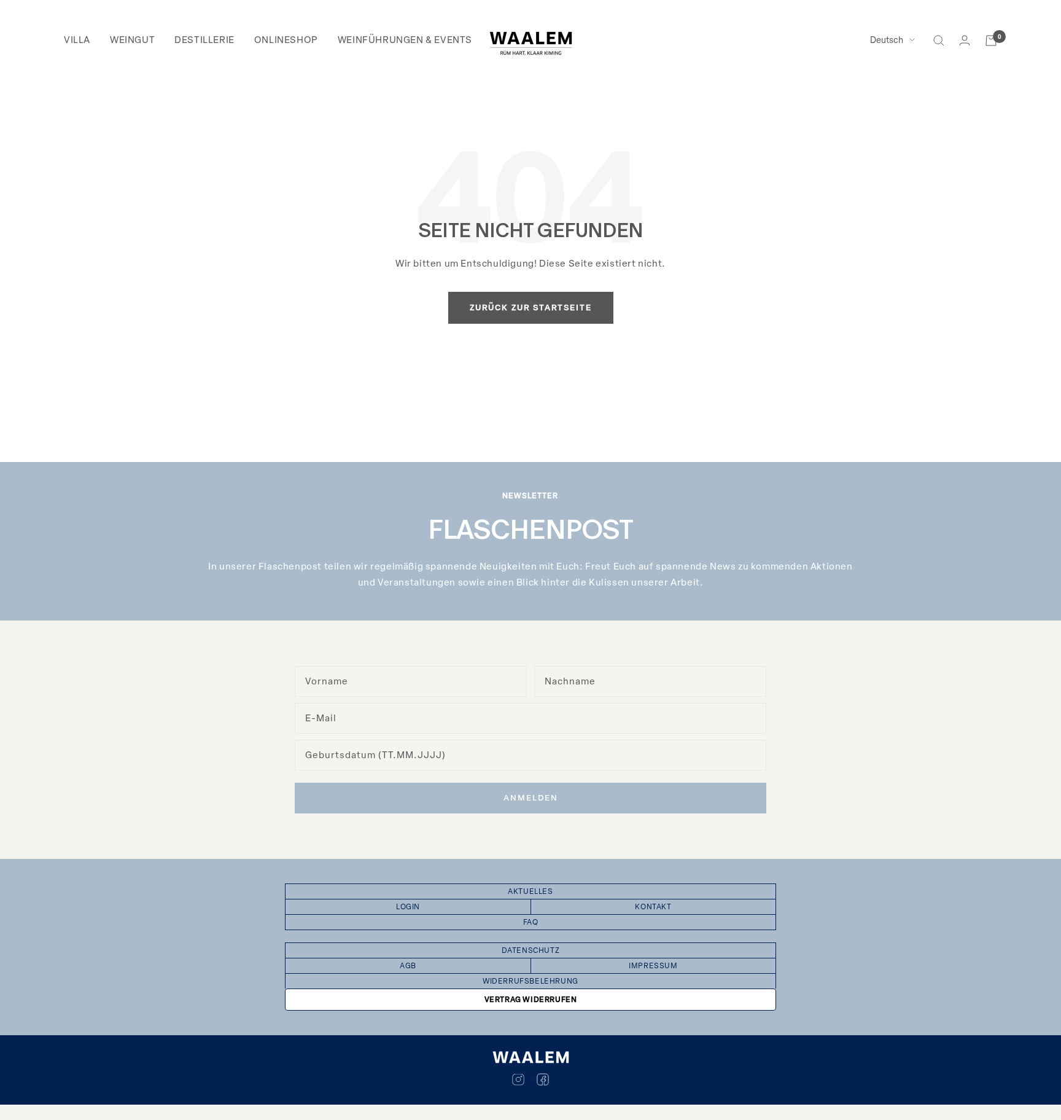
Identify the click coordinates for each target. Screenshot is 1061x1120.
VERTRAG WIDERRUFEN (530, 999)
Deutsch (886, 40)
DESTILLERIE (204, 39)
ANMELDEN (530, 797)
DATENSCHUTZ (531, 950)
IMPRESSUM (653, 965)
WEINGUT (132, 39)
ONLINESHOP (286, 39)
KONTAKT (653, 907)
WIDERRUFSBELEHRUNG (530, 981)
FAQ (530, 922)
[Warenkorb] (991, 40)
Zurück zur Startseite (531, 307)
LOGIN (408, 907)
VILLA (77, 39)
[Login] (964, 40)
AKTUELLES (530, 891)
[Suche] (938, 40)
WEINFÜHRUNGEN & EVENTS (405, 39)
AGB (408, 965)
